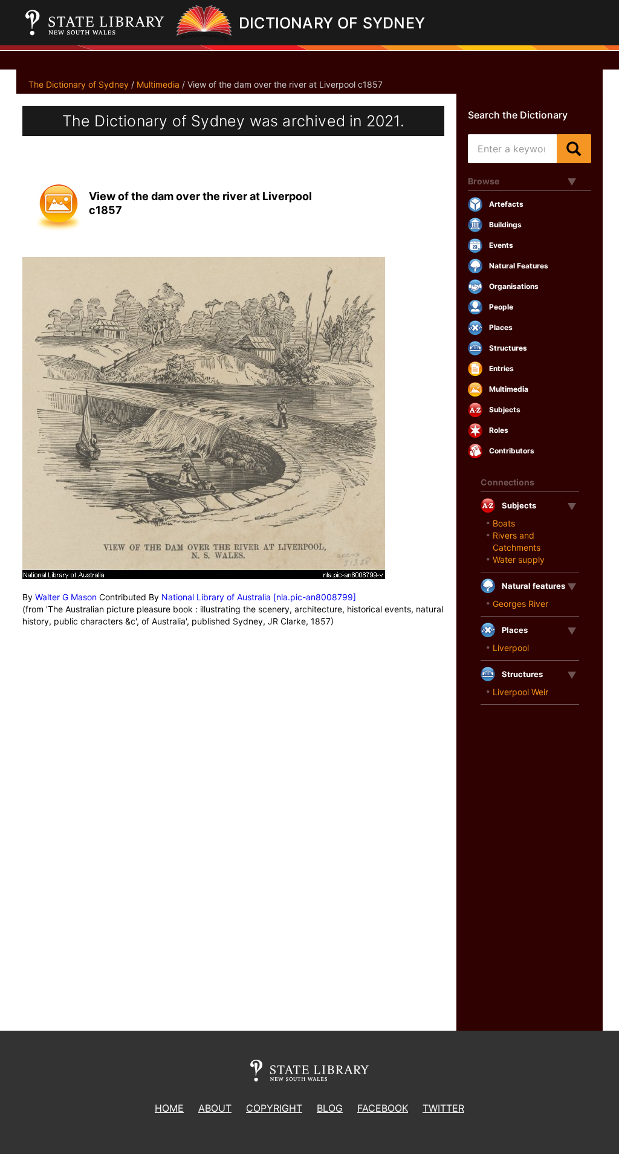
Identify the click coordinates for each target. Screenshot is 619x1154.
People (501, 306)
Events (501, 245)
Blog (330, 1108)
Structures (508, 347)
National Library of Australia (216, 597)
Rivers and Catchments (516, 541)
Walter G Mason (66, 597)
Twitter (443, 1108)
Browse (483, 181)
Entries (501, 368)
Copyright (274, 1108)
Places (501, 327)
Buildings (505, 224)
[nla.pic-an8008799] (314, 597)
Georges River (520, 603)
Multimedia (158, 84)
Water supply (519, 559)
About (215, 1108)
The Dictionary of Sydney (78, 84)
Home (169, 1108)
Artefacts (506, 204)
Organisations (514, 286)
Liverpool (511, 648)
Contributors (511, 450)
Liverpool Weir (520, 692)
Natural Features (518, 265)
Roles (498, 430)
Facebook (382, 1108)
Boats (504, 523)
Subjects (504, 409)
